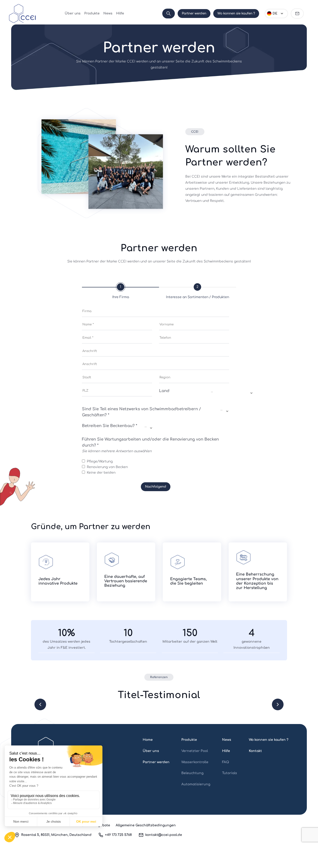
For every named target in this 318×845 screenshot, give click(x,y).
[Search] (168, 13)
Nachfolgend (155, 486)
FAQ (225, 762)
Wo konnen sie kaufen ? (236, 13)
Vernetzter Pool (194, 751)
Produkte (92, 13)
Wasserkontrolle (194, 762)
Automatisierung (195, 784)
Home (148, 740)
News (107, 13)
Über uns (73, 13)
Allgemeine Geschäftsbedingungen (146, 825)
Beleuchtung (192, 773)
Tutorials (229, 773)
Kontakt (255, 751)
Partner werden (194, 13)
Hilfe (120, 13)
